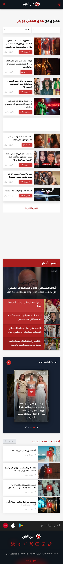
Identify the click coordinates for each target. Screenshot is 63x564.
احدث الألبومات (48, 362)
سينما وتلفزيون (26, 72)
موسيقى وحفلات (25, 52)
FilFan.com (52, 553)
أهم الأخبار (49, 263)
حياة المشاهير (27, 145)
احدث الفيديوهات (34, 441)
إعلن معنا (31, 560)
